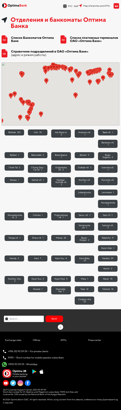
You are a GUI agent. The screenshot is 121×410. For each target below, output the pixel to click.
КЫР (76, 6)
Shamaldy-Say (61, 290)
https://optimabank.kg (107, 399)
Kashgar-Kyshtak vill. (61, 182)
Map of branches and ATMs (96, 5)
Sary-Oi (107, 215)
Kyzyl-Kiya (61, 278)
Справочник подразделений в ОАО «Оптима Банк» (49, 53)
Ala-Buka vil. (61, 133)
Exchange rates (13, 340)
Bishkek (14, 132)
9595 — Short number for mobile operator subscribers (36, 357)
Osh (38, 132)
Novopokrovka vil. (15, 216)
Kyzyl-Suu (38, 278)
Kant (37, 258)
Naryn (107, 278)
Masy (84, 278)
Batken (14, 155)
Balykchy (107, 237)
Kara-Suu (61, 258)
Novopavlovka (108, 203)
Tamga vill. (14, 237)
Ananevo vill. (84, 133)
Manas (61, 237)
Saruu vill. (84, 215)
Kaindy (14, 258)
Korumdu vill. (107, 181)
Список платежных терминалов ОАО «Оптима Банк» (94, 39)
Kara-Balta (84, 259)
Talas (84, 289)
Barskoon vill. (107, 143)
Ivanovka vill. (108, 168)
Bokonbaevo (61, 156)
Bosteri (84, 155)
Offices (36, 340)
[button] (11, 96)
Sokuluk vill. (107, 226)
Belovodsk (37, 155)
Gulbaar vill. (84, 167)
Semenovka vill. (84, 226)
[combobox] (24, 319)
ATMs (63, 340)
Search (54, 319)
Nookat (37, 289)
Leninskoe (108, 192)
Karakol (107, 258)
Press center (94, 340)
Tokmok (107, 289)
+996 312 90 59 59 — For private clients (28, 351)
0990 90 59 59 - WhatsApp (22, 364)
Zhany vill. (37, 237)
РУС (70, 6)
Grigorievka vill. (61, 168)
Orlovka (38, 215)
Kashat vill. (38, 180)
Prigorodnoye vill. (61, 216)
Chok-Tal (14, 167)
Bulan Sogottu (108, 156)
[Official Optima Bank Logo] (14, 5)
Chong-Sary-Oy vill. (37, 168)
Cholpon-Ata (84, 300)
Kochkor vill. (84, 181)
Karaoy (14, 180)
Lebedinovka (84, 193)
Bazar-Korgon (84, 239)
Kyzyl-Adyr (107, 248)
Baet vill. (108, 132)
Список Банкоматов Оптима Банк (32, 39)
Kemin (107, 268)
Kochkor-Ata (14, 280)
